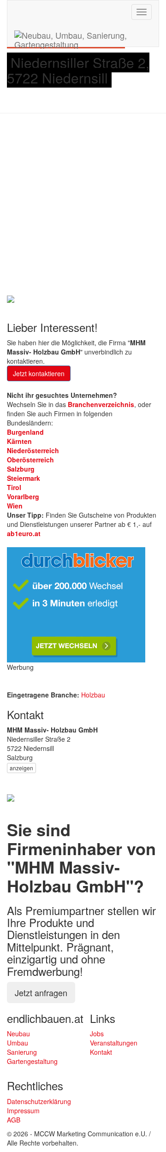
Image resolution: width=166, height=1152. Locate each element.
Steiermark (23, 478)
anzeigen (21, 768)
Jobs (97, 1033)
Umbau (17, 1042)
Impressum (23, 1110)
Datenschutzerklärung (39, 1101)
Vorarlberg (23, 496)
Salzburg (21, 468)
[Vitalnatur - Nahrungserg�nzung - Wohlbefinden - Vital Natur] (10, 797)
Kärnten (19, 441)
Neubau (18, 1033)
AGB (13, 1119)
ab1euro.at (24, 533)
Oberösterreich (30, 459)
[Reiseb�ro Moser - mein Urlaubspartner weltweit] (10, 297)
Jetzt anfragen (41, 992)
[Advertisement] (83, 206)
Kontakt (101, 1052)
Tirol (14, 487)
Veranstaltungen (113, 1042)
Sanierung (22, 1052)
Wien (15, 505)
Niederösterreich (33, 450)
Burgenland (25, 432)
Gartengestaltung (32, 1061)
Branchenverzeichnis (101, 404)
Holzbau (93, 694)
